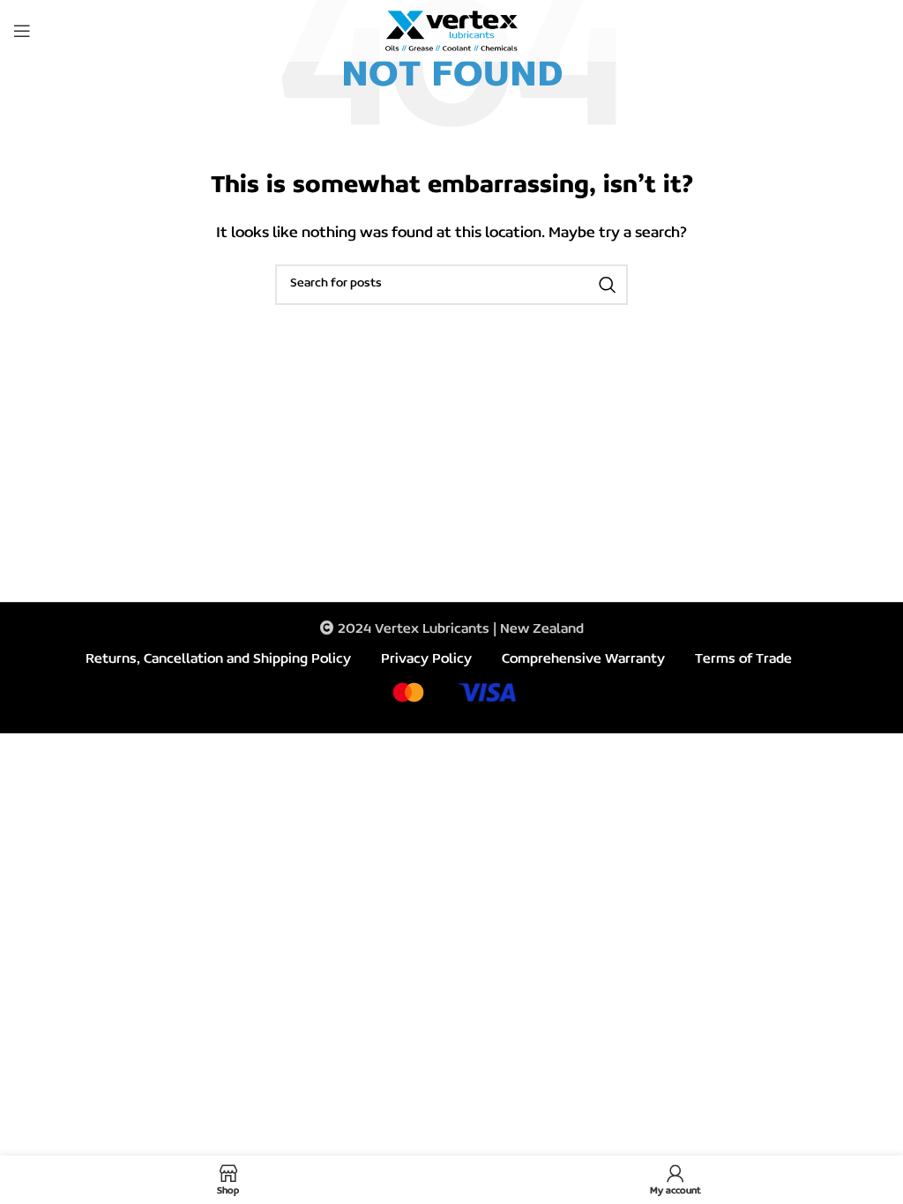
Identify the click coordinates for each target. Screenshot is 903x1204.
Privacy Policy (426, 659)
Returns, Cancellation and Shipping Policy (218, 659)
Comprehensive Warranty (583, 659)
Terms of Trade (743, 659)
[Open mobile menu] (22, 30)
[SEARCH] (607, 284)
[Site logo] (451, 31)
